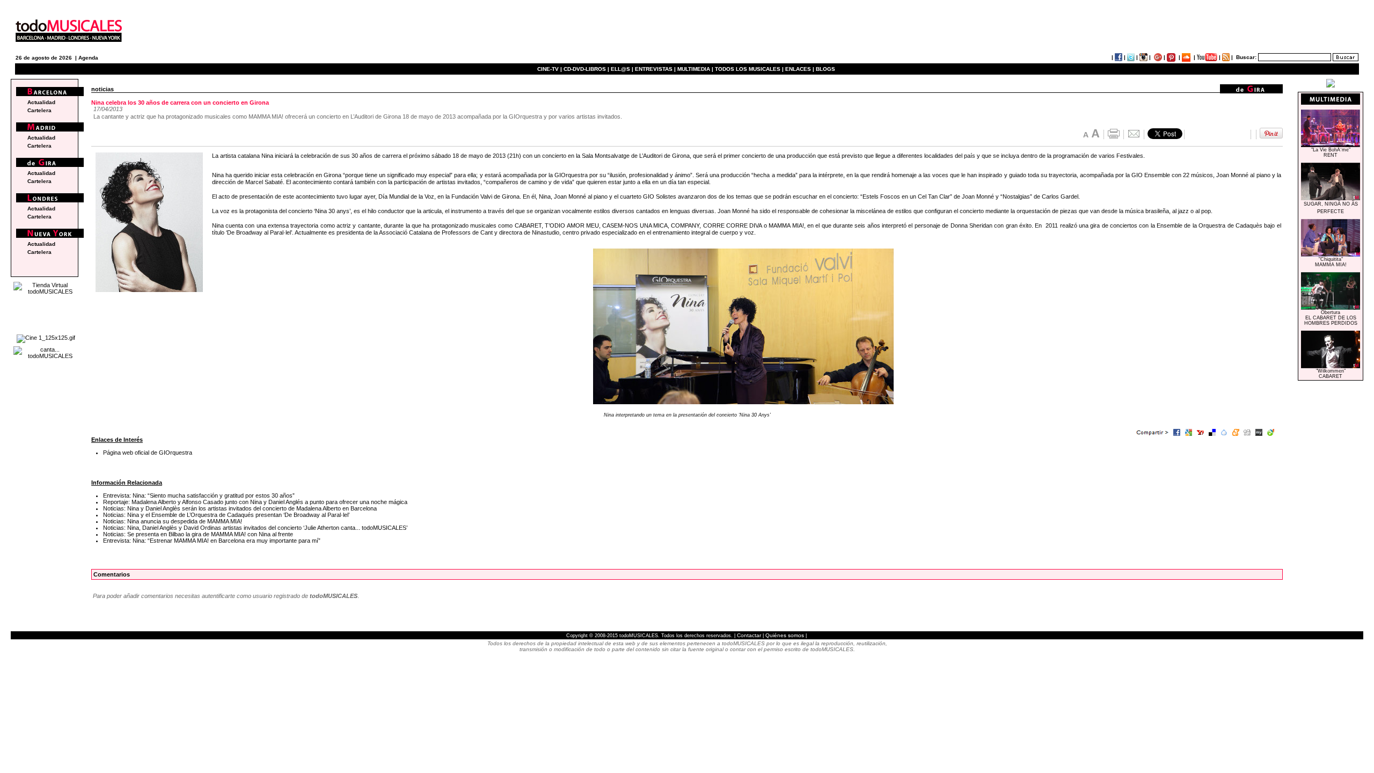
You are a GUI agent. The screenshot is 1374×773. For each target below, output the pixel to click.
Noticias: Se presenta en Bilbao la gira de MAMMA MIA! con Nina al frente (198, 534)
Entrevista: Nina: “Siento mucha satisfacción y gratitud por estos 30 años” (199, 495)
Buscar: (1246, 57)
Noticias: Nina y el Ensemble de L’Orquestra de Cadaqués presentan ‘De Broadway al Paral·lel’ (226, 515)
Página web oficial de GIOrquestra (147, 452)
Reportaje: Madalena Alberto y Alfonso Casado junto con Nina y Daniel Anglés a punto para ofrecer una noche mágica (255, 502)
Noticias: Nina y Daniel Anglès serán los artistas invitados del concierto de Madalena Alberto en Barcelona (240, 508)
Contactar (749, 635)
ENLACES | (799, 69)
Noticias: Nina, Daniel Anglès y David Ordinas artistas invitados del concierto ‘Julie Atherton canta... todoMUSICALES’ (255, 527)
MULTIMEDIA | (695, 69)
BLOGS (825, 69)
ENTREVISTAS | (655, 69)
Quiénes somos (784, 635)
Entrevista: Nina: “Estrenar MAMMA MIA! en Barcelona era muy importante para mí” (211, 540)
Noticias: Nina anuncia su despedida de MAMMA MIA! (172, 521)
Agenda (88, 58)
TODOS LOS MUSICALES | (749, 69)
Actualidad (41, 102)
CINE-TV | (550, 69)
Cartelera (39, 110)
